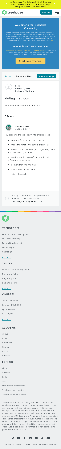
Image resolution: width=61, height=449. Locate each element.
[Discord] (48, 438)
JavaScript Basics (10, 300)
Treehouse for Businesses (14, 394)
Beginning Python (10, 274)
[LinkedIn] (30, 438)
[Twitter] (13, 438)
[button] (6, 4)
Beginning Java (9, 283)
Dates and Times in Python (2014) (32, 76)
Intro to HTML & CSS (11, 305)
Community (7, 342)
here (51, 40)
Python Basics (8, 309)
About (5, 334)
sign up (31, 201)
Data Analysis (8, 247)
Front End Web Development (15, 234)
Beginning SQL (9, 278)
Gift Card (6, 355)
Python (8, 76)
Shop (4, 381)
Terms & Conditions (12, 444)
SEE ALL (6, 257)
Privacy (27, 444)
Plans (4, 368)
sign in (21, 201)
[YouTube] (19, 438)
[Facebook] (25, 438)
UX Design (7, 252)
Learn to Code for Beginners (15, 269)
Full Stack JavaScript (11, 238)
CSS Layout (7, 313)
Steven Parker (22, 126)
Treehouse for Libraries (13, 390)
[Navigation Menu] (57, 12)
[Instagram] (36, 438)
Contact (5, 351)
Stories (5, 347)
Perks (4, 377)
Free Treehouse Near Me (13, 385)
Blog (4, 338)
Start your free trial (30, 61)
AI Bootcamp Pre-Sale (21, 2)
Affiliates (6, 372)
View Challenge (46, 76)
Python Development (12, 243)
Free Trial (46, 12)
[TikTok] (42, 438)
